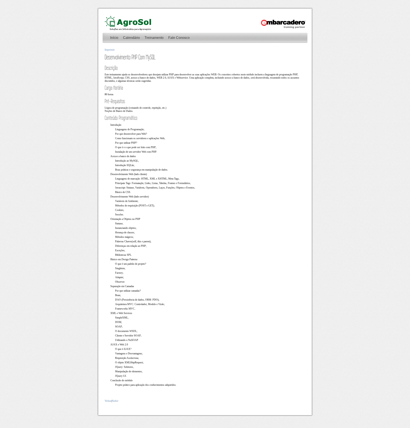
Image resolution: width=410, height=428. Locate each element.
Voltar (108, 400)
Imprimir (110, 49)
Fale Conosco (179, 37)
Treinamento (154, 37)
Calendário (131, 37)
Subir (115, 400)
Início (114, 37)
